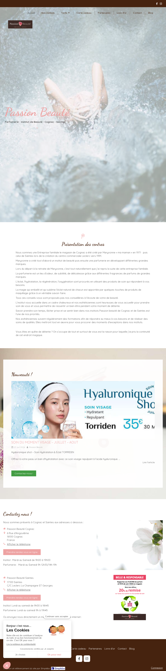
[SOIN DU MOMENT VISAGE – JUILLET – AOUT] (83, 410)
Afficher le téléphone (18, 544)
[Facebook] (157, 4)
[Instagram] (161, 4)
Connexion (157, 667)
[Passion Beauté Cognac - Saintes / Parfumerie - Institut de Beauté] (20, 24)
